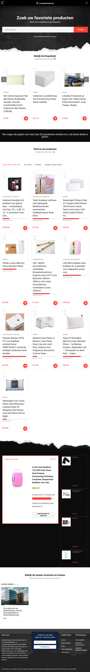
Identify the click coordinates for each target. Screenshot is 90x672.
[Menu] (2, 3)
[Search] (86, 3)
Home (63, 640)
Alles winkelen (66, 643)
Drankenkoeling (38, 259)
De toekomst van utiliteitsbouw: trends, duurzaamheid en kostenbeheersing (12, 611)
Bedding (6, 92)
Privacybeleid (79, 640)
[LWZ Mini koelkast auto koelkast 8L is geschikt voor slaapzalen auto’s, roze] (75, 247)
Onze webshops (66, 649)
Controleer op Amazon (26, 118)
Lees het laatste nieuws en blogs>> (45, 36)
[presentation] (4, 79)
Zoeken (81, 30)
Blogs (63, 646)
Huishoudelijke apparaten (11, 196)
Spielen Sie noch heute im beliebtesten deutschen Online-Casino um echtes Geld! (52, 669)
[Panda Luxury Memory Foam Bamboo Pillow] (15, 247)
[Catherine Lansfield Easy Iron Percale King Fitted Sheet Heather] (45, 80)
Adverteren (65, 652)
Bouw (4, 618)
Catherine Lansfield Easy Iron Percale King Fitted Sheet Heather (45, 99)
